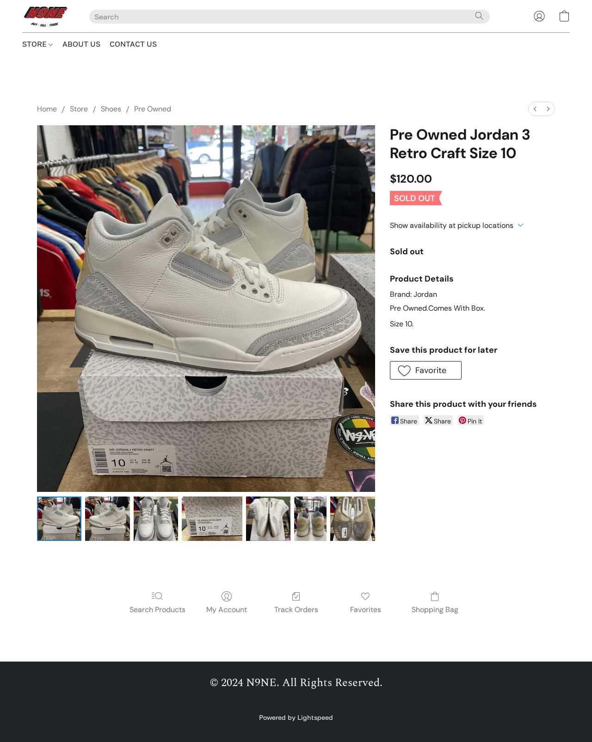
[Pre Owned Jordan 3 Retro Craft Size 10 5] (310, 519)
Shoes (111, 109)
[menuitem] (535, 109)
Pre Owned (152, 109)
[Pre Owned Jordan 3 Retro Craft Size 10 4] (268, 519)
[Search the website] (479, 15)
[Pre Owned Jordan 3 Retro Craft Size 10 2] (156, 519)
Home (47, 109)
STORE (35, 44)
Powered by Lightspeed (296, 717)
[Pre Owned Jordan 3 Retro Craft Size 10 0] (59, 519)
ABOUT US (81, 44)
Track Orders (296, 609)
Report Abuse (296, 702)
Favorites (365, 609)
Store (79, 109)
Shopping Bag (435, 609)
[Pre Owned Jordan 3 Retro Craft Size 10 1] (107, 519)
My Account (226, 609)
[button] (46, 16)
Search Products (157, 609)
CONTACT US (133, 44)
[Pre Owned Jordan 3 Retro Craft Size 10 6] (352, 519)
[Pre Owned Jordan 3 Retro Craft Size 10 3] (212, 519)
